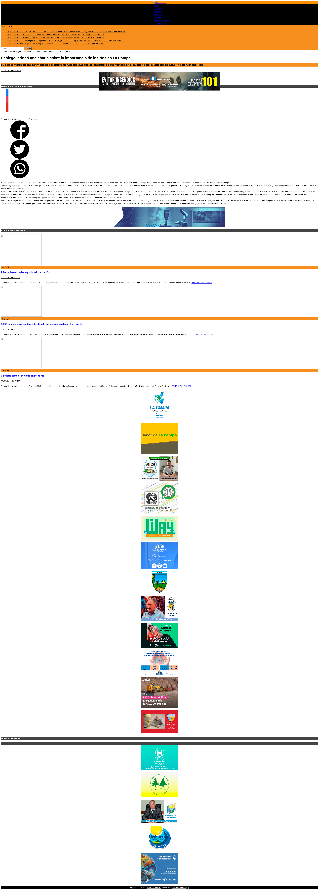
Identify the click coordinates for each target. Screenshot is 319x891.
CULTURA (16, 381)
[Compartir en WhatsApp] (19, 177)
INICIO (156, 5)
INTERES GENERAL (162, 20)
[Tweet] (19, 157)
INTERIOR (158, 11)
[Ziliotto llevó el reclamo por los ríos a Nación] (21, 264)
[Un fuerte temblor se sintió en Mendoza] (21, 367)
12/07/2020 (6, 329)
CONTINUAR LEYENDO (202, 282)
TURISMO (158, 17)
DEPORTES (159, 14)
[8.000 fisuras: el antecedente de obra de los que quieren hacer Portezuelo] (21, 315)
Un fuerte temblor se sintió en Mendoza (22, 375)
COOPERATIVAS (160, 23)
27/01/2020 (6, 277)
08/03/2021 (6, 381)
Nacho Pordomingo (180, 887)
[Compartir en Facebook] (19, 138)
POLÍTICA (158, 8)
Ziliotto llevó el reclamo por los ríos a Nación (25, 272)
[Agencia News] (159, 2)
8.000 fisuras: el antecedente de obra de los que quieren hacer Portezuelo (41, 324)
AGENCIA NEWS (154, 887)
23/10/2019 (6, 70)
